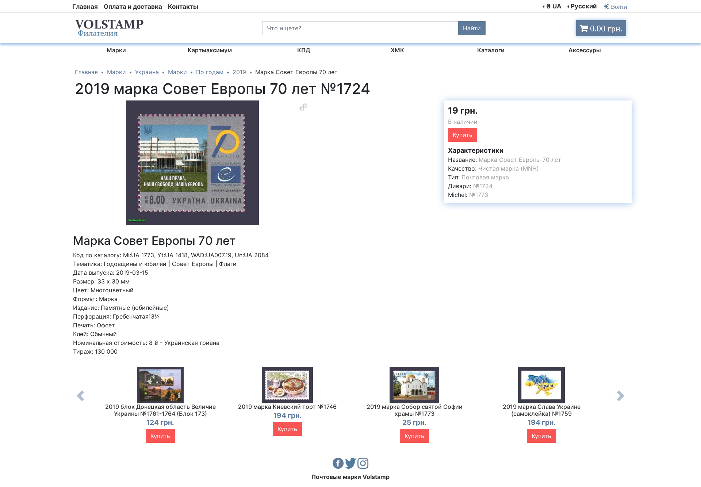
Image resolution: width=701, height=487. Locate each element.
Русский (584, 6)
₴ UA (554, 6)
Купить (462, 134)
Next (620, 401)
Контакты (183, 6)
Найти (472, 28)
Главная (85, 6)
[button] (303, 107)
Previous (80, 401)
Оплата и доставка (133, 6)
